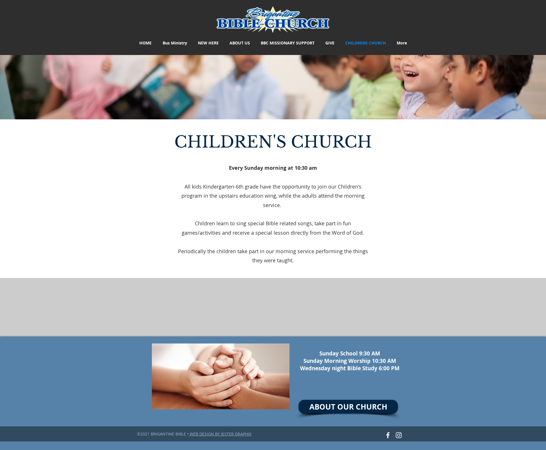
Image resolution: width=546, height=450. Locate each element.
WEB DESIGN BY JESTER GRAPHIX (220, 434)
